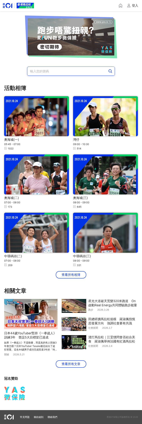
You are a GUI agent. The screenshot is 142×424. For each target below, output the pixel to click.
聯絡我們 (52, 416)
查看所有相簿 (71, 275)
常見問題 (25, 416)
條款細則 (38, 416)
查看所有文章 (71, 364)
